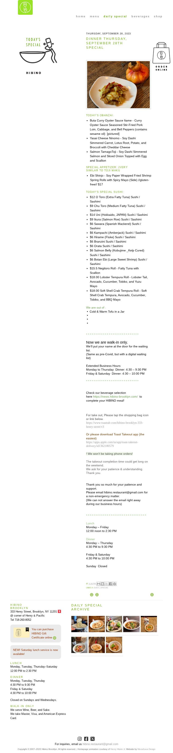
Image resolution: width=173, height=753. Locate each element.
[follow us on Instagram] (80, 739)
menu (94, 16)
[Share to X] (106, 584)
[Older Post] (97, 595)
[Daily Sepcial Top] (152, 595)
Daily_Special (101, 588)
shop (158, 16)
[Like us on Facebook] (86, 739)
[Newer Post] (92, 595)
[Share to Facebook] (110, 584)
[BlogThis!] (102, 584)
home (80, 16)
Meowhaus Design (146, 749)
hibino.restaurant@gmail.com (100, 744)
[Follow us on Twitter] (93, 739)
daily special (115, 16)
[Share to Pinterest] (114, 584)
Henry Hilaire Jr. (118, 749)
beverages (140, 16)
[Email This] (98, 584)
